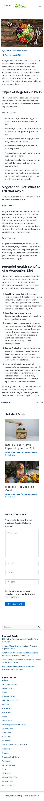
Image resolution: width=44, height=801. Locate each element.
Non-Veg (6, 737)
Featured (6, 704)
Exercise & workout (10, 700)
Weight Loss (7, 781)
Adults (5, 680)
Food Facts (7, 708)
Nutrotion (6, 741)
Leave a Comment (13, 452)
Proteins (5, 753)
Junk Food (6, 733)
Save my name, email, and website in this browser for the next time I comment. (20, 594)
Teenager (6, 761)
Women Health (8, 785)
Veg (4, 769)
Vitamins (6, 773)
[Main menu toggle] (40, 5)
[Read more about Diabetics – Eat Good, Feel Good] (21, 472)
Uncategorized (8, 765)
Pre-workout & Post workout (14, 745)
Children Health (9, 696)
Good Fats (7, 720)
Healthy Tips (7, 728)
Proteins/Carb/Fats (10, 757)
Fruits (4, 716)
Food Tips (6, 712)
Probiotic (6, 749)
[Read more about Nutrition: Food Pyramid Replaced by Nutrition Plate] (21, 430)
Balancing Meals (29, 452)
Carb (4, 692)
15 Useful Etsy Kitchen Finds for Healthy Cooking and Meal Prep (19, 667)
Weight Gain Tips (9, 777)
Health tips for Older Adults (14, 724)
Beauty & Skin (8, 688)
